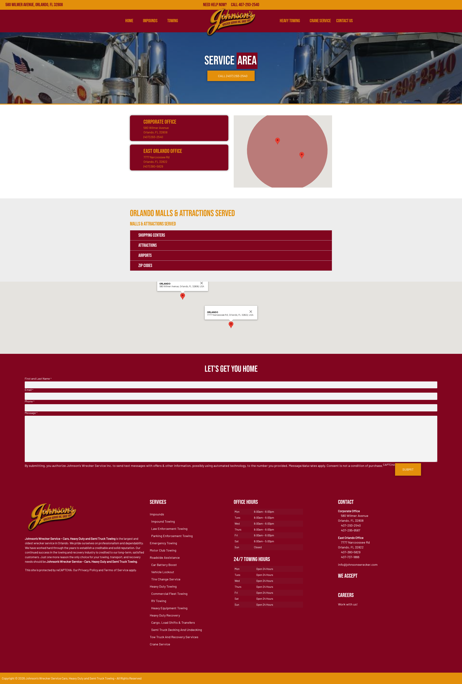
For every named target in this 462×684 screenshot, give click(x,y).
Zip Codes (145, 265)
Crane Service (320, 21)
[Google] (434, 5)
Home (129, 21)
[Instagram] (457, 5)
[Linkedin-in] (449, 5)
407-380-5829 (350, 552)
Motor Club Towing (163, 550)
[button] (277, 141)
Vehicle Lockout (162, 572)
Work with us (347, 604)
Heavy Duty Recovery (165, 615)
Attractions (147, 245)
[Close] (201, 283)
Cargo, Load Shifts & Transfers (173, 622)
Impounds (157, 514)
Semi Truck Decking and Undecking (176, 630)
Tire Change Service (165, 579)
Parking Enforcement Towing (172, 536)
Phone (29, 401)
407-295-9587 (350, 530)
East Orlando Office (162, 151)
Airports (145, 255)
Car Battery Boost (164, 565)
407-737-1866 (350, 557)
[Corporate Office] (136, 121)
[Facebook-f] (426, 5)
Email (29, 389)
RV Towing (158, 601)
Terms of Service (116, 570)
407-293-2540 (351, 525)
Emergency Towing (163, 543)
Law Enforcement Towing (169, 529)
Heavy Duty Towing (163, 586)
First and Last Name (38, 378)
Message (31, 412)
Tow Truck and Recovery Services (174, 637)
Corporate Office (159, 121)
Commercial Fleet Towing (169, 594)
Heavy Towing (290, 21)
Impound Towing (163, 521)
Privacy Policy (88, 570)
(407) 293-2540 (153, 137)
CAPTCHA (389, 464)
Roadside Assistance (165, 557)
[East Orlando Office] (136, 150)
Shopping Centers (151, 235)
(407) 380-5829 (153, 166)
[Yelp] (441, 5)
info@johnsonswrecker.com (358, 564)
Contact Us (344, 21)
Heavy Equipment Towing (169, 608)
